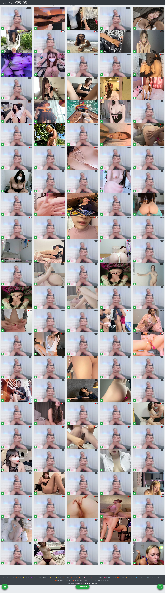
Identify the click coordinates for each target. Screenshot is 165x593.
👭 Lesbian (100, 577)
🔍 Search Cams (105, 580)
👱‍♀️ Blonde (58, 577)
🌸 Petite (86, 577)
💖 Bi (105, 577)
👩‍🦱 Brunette (65, 577)
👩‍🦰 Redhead (73, 577)
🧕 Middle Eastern (36, 577)
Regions (77, 583)
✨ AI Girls (159, 577)
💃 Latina (18, 577)
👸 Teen (52, 577)
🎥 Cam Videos (87, 580)
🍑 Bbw (80, 577)
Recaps (84, 583)
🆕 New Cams (112, 577)
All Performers (90, 583)
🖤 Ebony (11, 577)
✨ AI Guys (69, 580)
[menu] (5, 587)
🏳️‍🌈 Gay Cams (120, 577)
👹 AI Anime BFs (77, 580)
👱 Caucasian (26, 577)
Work (81, 583)
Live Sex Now (82, 586)
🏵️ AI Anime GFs (59, 580)
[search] (160, 587)
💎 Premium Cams (140, 577)
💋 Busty (92, 577)
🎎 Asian (5, 577)
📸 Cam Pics (96, 580)
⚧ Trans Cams (130, 577)
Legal (96, 583)
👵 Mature (45, 577)
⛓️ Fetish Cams (151, 577)
